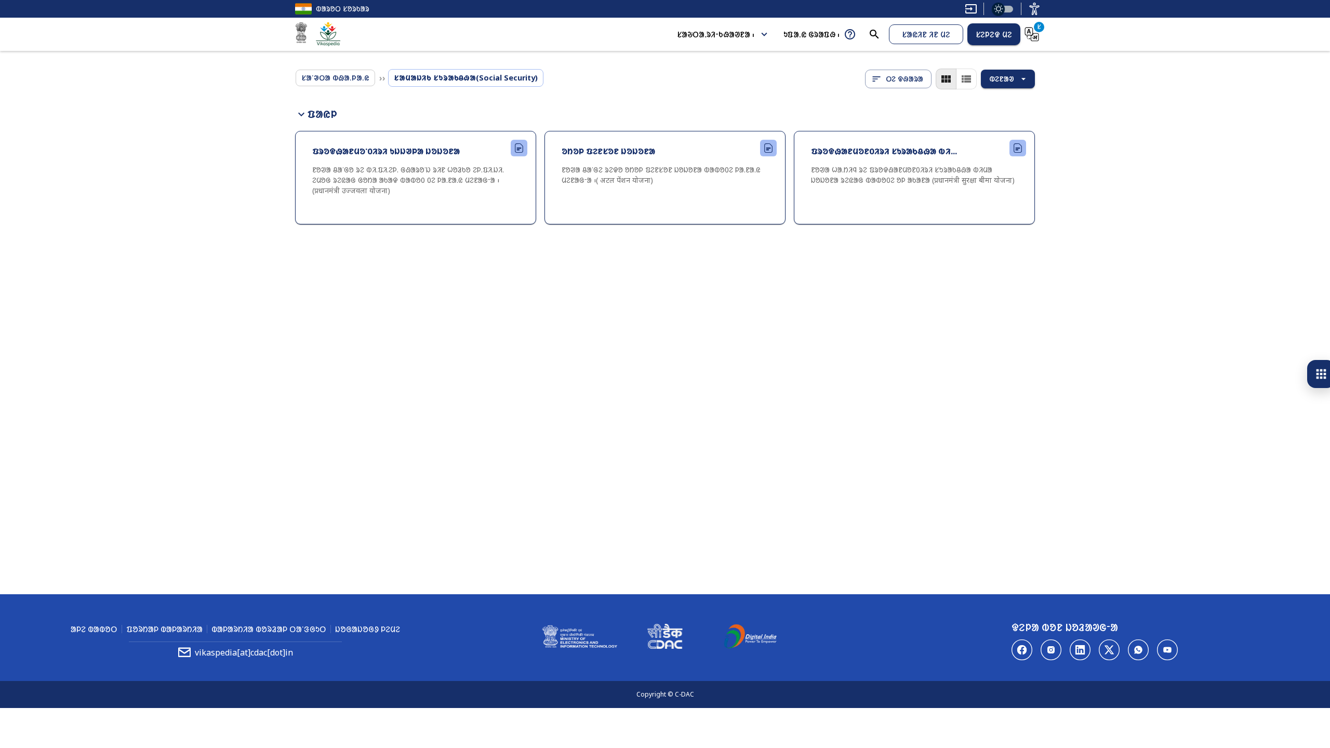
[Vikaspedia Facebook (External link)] (1022, 649)
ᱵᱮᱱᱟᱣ (1001, 79)
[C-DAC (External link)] (665, 638)
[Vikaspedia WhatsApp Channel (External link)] (1138, 649)
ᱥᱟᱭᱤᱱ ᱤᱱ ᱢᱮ (926, 34)
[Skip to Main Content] (971, 9)
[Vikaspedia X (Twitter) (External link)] (1109, 649)
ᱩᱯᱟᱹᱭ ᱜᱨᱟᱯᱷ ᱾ (811, 34)
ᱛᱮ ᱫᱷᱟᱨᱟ (904, 79)
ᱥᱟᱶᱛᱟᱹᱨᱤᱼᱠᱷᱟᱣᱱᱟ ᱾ (715, 34)
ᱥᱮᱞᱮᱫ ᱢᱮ (994, 34)
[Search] (874, 34)
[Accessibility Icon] (1034, 9)
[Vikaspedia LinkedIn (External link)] (1080, 649)
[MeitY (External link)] (301, 34)
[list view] (966, 79)
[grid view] (946, 79)
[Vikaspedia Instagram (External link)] (1051, 649)
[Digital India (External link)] (750, 638)
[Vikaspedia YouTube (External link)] (1167, 649)
